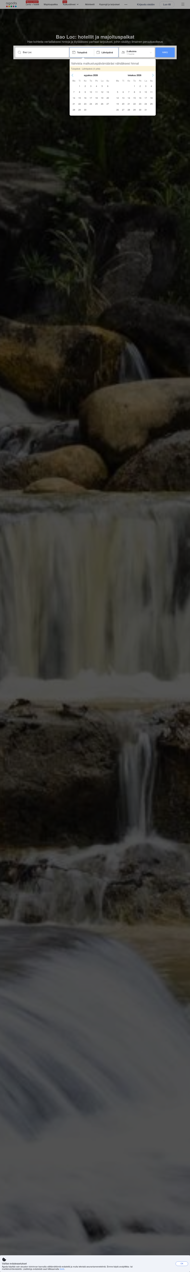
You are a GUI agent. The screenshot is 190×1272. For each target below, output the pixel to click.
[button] (72, 75)
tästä (62, 1268)
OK (181, 1263)
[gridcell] (79, 86)
